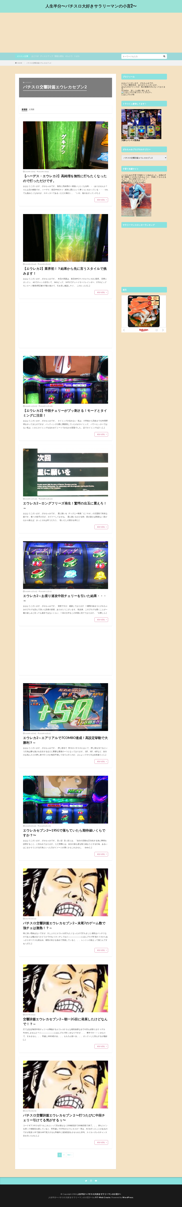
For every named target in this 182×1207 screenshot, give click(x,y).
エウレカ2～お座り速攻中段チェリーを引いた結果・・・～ (64, 598)
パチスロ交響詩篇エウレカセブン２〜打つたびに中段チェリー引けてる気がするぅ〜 (64, 1117)
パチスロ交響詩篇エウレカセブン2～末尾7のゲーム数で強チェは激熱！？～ (64, 925)
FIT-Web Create (102, 1197)
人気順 (31, 109)
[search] (164, 56)
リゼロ (77, 56)
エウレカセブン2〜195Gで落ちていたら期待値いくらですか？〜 (64, 832)
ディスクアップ (46, 56)
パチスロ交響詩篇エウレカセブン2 (38, 63)
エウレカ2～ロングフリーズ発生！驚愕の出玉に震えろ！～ (65, 505)
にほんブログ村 (127, 94)
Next (69, 1155)
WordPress (127, 1197)
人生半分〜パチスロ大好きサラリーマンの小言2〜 (91, 6)
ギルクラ (69, 56)
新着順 (24, 109)
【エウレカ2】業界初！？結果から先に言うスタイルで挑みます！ (65, 271)
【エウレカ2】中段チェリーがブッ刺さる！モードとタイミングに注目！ (65, 413)
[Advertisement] (91, 32)
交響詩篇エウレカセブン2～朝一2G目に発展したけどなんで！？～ (65, 1021)
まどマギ (35, 56)
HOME (19, 63)
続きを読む (101, 200)
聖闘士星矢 (59, 56)
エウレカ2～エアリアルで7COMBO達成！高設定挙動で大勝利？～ (65, 740)
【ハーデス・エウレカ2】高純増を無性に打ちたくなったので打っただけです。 (65, 178)
